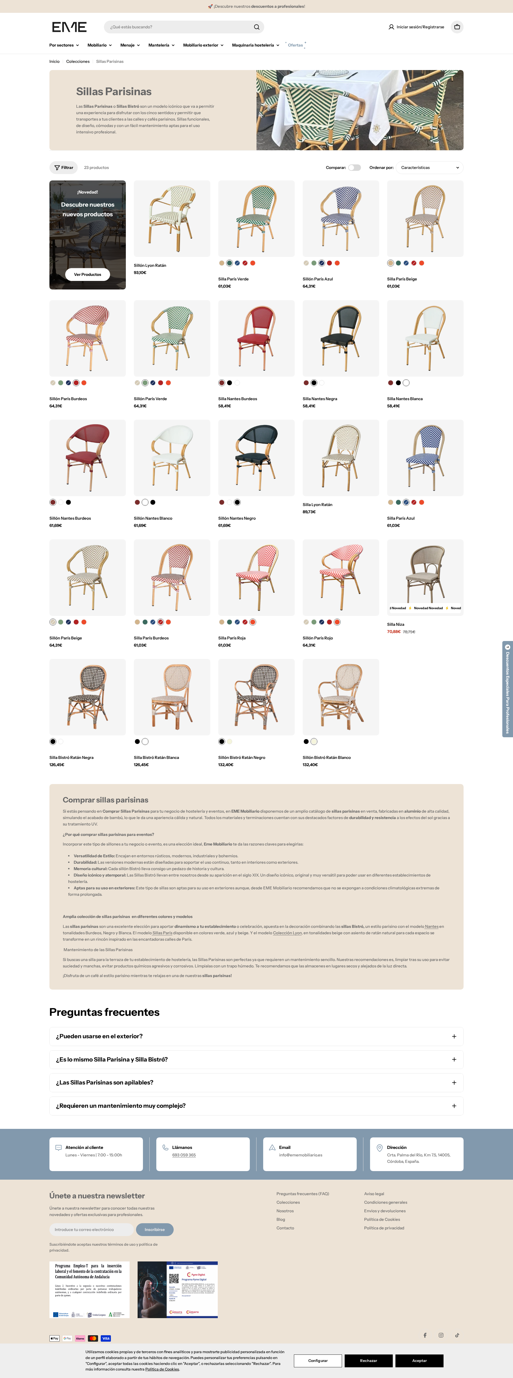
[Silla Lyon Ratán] (341, 458)
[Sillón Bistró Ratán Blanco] (341, 697)
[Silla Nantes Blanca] (425, 338)
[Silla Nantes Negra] (341, 338)
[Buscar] (257, 27)
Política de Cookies (162, 1369)
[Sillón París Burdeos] (87, 338)
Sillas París (162, 932)
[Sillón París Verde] (172, 338)
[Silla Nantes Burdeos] (256, 338)
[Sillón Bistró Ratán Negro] (256, 697)
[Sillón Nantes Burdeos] (87, 458)
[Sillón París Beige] (87, 577)
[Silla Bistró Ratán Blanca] (172, 697)
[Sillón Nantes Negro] (256, 458)
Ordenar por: (382, 167)
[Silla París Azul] (425, 458)
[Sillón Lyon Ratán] (172, 218)
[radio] (221, 263)
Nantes (431, 926)
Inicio (54, 61)
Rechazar (368, 1360)
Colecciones (78, 61)
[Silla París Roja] (256, 577)
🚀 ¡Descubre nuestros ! (256, 6)
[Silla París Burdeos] (172, 577)
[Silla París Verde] (256, 218)
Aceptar (419, 1360)
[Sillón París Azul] (341, 218)
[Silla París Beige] (425, 218)
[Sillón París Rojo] (341, 577)
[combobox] (184, 27)
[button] (507, 689)
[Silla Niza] (425, 577)
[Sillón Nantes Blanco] (172, 458)
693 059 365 (184, 1154)
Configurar (318, 1360)
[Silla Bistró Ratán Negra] (87, 697)
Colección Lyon (287, 932)
